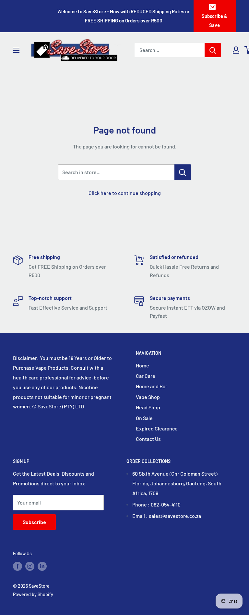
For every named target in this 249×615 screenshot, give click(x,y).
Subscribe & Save (214, 20)
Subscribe (34, 522)
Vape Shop (148, 397)
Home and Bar (151, 386)
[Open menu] (16, 50)
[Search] (213, 50)
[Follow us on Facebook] (17, 566)
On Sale (144, 418)
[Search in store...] (182, 172)
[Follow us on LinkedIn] (42, 566)
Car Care (145, 376)
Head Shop (148, 407)
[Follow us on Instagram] (29, 566)
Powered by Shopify (33, 594)
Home (142, 365)
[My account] (236, 50)
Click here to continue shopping (125, 193)
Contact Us (148, 439)
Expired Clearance (157, 428)
